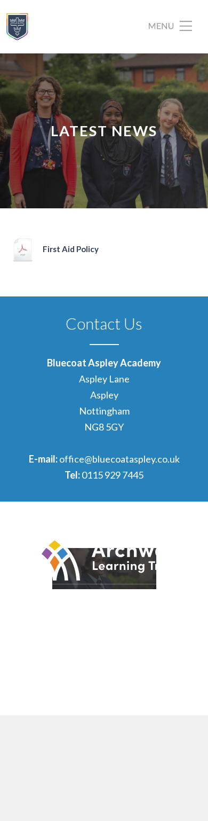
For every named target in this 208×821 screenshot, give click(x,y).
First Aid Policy (71, 249)
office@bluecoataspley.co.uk (119, 459)
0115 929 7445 (112, 475)
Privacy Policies (169, 679)
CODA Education (166, 695)
